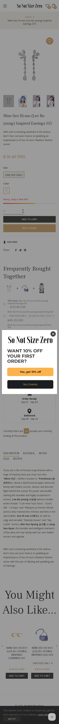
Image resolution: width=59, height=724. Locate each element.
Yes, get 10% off (30, 371)
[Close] (53, 334)
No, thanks (30, 384)
